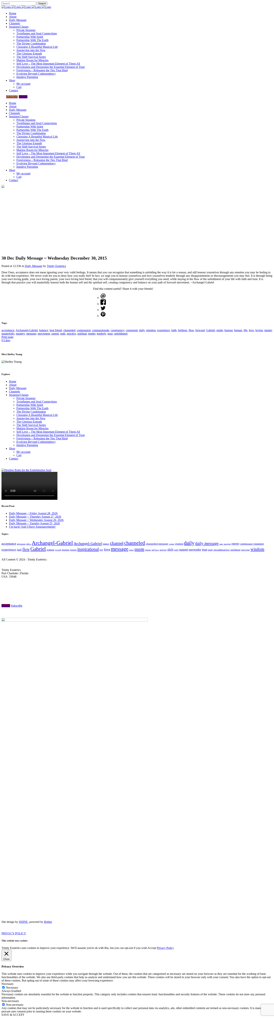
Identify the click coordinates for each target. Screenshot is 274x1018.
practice (71, 333)
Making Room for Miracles (32, 428)
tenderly (101, 333)
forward (200, 330)
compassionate (100, 330)
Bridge (48, 921)
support (183, 549)
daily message (207, 543)
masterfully (7, 333)
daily (142, 330)
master (268, 330)
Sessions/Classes (19, 394)
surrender (195, 549)
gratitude (50, 550)
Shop (12, 448)
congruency (117, 330)
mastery (20, 333)
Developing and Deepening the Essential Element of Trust (50, 435)
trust (110, 333)
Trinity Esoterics (56, 266)
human (238, 330)
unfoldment (120, 333)
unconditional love (221, 550)
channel (116, 543)
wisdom (257, 549)
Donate (23, 96)
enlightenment (246, 544)
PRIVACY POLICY (13, 933)
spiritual (82, 333)
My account (23, 451)
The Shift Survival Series (31, 425)
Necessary (12, 987)
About (12, 384)
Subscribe (12, 96)
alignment (21, 544)
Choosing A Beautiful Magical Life (37, 415)
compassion (84, 330)
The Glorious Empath (29, 421)
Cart (18, 455)
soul (176, 549)
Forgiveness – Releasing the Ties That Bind (42, 438)
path (62, 333)
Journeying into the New (30, 418)
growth (58, 550)
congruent (132, 330)
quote (139, 549)
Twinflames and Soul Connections (36, 401)
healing (66, 549)
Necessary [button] (7, 983)
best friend (56, 330)
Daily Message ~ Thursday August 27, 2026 (35, 516)
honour (228, 330)
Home (12, 381)
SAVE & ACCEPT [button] (12, 1014)
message (31, 333)
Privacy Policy (165, 947)
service (163, 550)
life (245, 330)
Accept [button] (152, 947)
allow (28, 544)
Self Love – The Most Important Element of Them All (48, 431)
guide (219, 330)
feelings (182, 330)
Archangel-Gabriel (27, 330)
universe (245, 549)
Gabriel (210, 330)
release (148, 550)
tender (91, 333)
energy (236, 543)
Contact (13, 458)
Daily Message (33, 266)
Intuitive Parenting (27, 445)
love (251, 330)
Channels (14, 391)
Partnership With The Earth (32, 408)
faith (174, 330)
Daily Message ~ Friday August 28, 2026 (33, 513)
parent (55, 333)
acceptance (7, 330)
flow (191, 330)
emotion (151, 330)
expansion (258, 543)
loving (259, 330)
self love (155, 550)
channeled (69, 330)
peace (131, 550)
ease (221, 544)
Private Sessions (25, 398)
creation (179, 543)
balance (43, 330)
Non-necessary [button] (10, 1001)
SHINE (23, 921)
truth (210, 549)
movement (44, 333)
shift (170, 549)
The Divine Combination (31, 411)
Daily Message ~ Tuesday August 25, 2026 (34, 523)
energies (227, 544)
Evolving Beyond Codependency (36, 441)
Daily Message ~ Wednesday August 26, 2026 (36, 520)
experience (163, 330)
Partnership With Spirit (29, 404)
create (171, 544)
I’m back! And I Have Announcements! (32, 526)
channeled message (157, 543)
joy (101, 549)
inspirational (88, 549)
